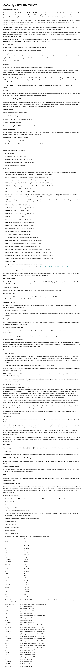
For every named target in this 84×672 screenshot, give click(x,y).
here (31, 24)
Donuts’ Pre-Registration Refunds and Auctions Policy (57, 266)
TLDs (41, 266)
